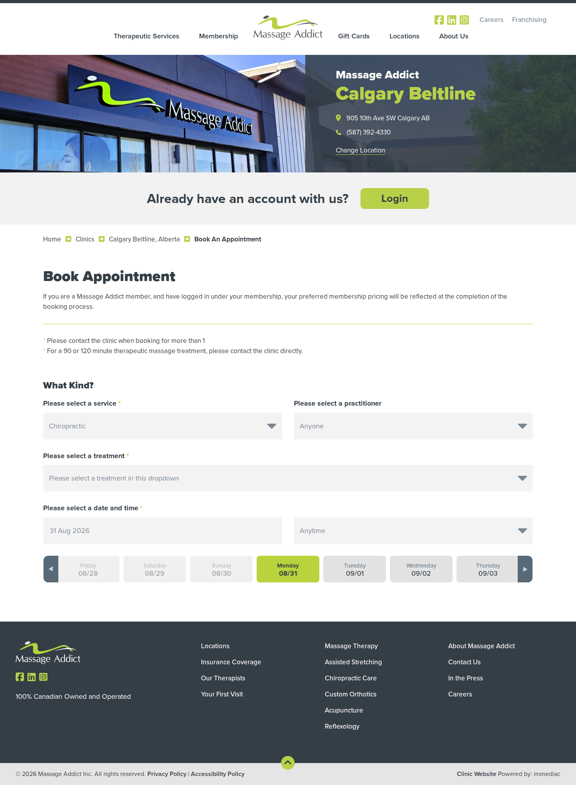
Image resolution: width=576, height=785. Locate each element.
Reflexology (342, 726)
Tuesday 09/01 (355, 569)
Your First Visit (222, 694)
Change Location (360, 150)
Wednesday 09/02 (421, 569)
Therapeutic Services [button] (146, 36)
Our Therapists (223, 678)
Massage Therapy (351, 646)
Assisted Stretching (353, 662)
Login (394, 198)
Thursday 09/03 (488, 569)
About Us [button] (454, 36)
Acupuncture (344, 710)
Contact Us (464, 662)
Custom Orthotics (351, 694)
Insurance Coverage (231, 662)
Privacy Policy (167, 773)
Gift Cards (354, 36)
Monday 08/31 (288, 569)
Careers (492, 20)
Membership (218, 36)
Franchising (529, 20)
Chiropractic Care (351, 678)
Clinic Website (476, 773)
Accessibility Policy (218, 773)
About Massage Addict (481, 646)
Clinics (85, 239)
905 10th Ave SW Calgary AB (388, 118)
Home (52, 239)
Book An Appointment (227, 239)
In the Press (465, 678)
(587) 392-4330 (369, 132)
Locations (404, 36)
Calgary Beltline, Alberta (144, 239)
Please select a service (79, 403)
